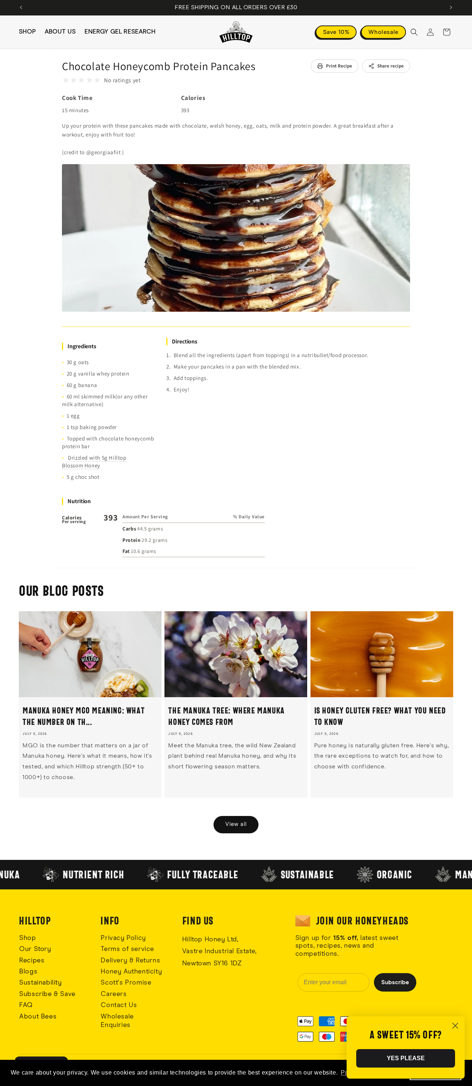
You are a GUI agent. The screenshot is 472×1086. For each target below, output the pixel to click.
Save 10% (336, 32)
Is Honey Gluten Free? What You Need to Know (380, 716)
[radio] (66, 80)
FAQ (26, 1005)
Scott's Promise (127, 982)
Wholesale (383, 32)
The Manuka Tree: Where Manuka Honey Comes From (226, 716)
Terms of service (127, 949)
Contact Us (119, 1005)
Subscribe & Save (47, 994)
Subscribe (395, 982)
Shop (27, 938)
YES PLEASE (406, 1058)
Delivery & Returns (130, 960)
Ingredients (81, 346)
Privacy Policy (123, 938)
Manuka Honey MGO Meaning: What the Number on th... (83, 716)
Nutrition (79, 501)
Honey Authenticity (131, 971)
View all (236, 824)
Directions (184, 341)
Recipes (31, 960)
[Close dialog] (455, 1025)
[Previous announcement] (21, 7)
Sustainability (40, 982)
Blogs (28, 971)
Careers (113, 994)
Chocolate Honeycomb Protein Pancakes (159, 66)
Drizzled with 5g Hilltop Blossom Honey (94, 461)
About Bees (37, 1016)
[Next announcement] (451, 7)
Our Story (35, 949)
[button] (414, 32)
